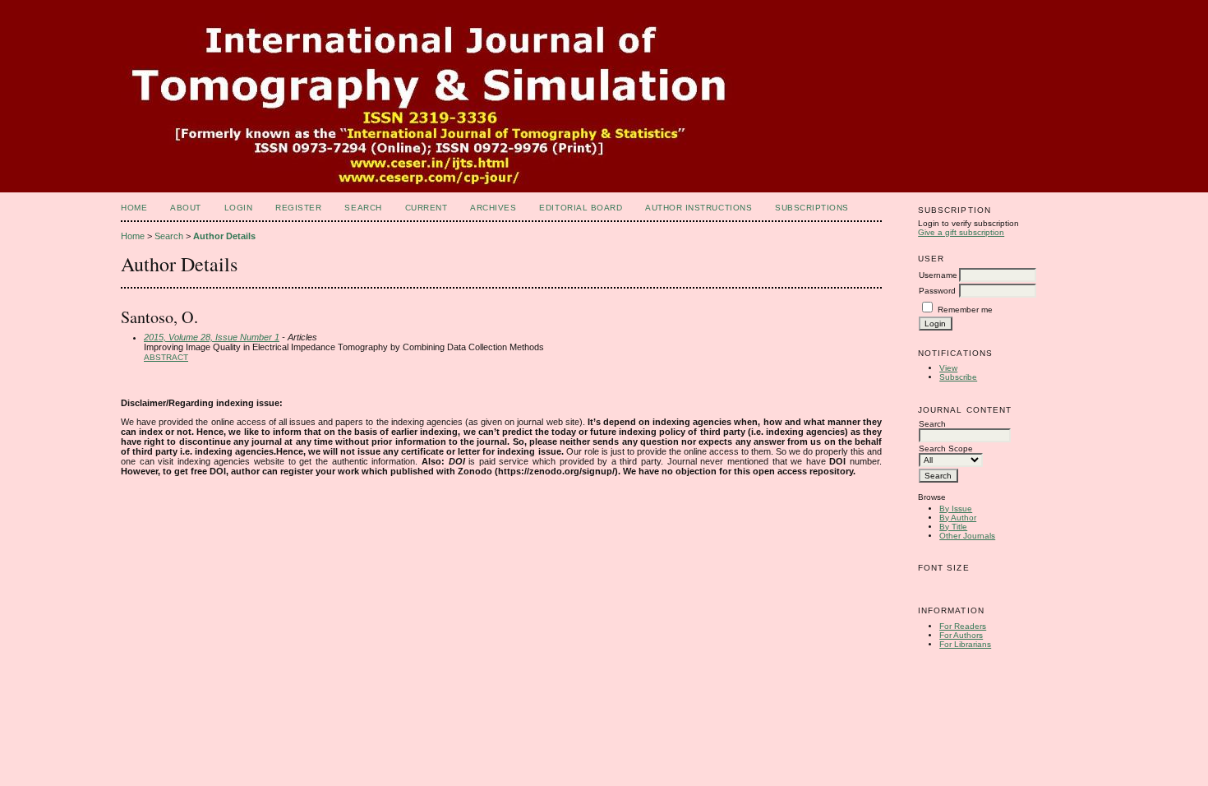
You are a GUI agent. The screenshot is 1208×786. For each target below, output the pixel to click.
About (185, 207)
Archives (493, 207)
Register (298, 207)
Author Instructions (698, 207)
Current (426, 207)
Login (238, 207)
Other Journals (967, 535)
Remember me (965, 309)
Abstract (166, 357)
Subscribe (958, 376)
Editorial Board (580, 207)
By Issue (955, 508)
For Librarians (965, 644)
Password (937, 290)
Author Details (224, 236)
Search (362, 207)
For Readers (962, 626)
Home (134, 207)
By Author (957, 517)
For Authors (961, 635)
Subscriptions (812, 207)
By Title (953, 526)
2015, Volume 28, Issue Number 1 (211, 337)
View (948, 367)
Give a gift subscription (961, 232)
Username (938, 275)
